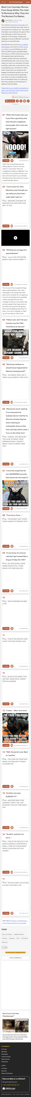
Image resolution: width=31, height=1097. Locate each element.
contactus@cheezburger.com (10, 1085)
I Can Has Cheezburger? (16, 2)
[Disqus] (15, 985)
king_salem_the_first (24, 913)
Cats (18, 938)
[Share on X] (20, 101)
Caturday (11, 938)
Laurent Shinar (9, 20)
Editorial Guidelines (7, 1073)
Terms (14, 1094)
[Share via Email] (28, 101)
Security (22, 1094)
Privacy (17, 1094)
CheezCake (4, 1061)
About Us (4, 1071)
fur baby (4, 938)
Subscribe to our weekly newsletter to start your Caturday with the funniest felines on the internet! (15, 90)
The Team (4, 1068)
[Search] (5, 2)
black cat (4, 942)
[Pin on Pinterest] (12, 160)
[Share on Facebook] (17, 101)
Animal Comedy (6, 1056)
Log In (28, 2)
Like (5, 947)
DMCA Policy (27, 1094)
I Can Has (4, 1049)
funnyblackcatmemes (24, 160)
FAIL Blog (4, 1051)
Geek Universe (5, 1059)
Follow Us (15, 921)
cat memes (24, 938)
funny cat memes (7, 934)
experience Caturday (17, 25)
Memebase (4, 1054)
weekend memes (19, 934)
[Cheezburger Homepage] (15, 1089)
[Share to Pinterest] (24, 101)
